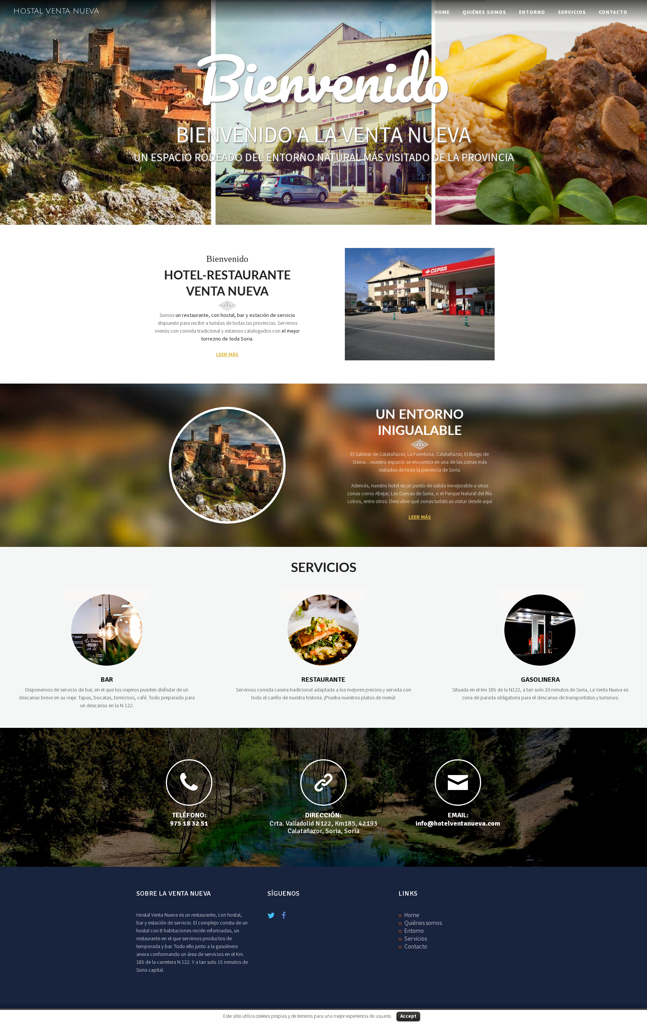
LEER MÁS (227, 354)
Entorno (532, 12)
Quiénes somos (484, 12)
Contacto (613, 12)
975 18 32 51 (189, 823)
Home (442, 12)
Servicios (572, 12)
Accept (408, 1016)
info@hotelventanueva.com (458, 823)
